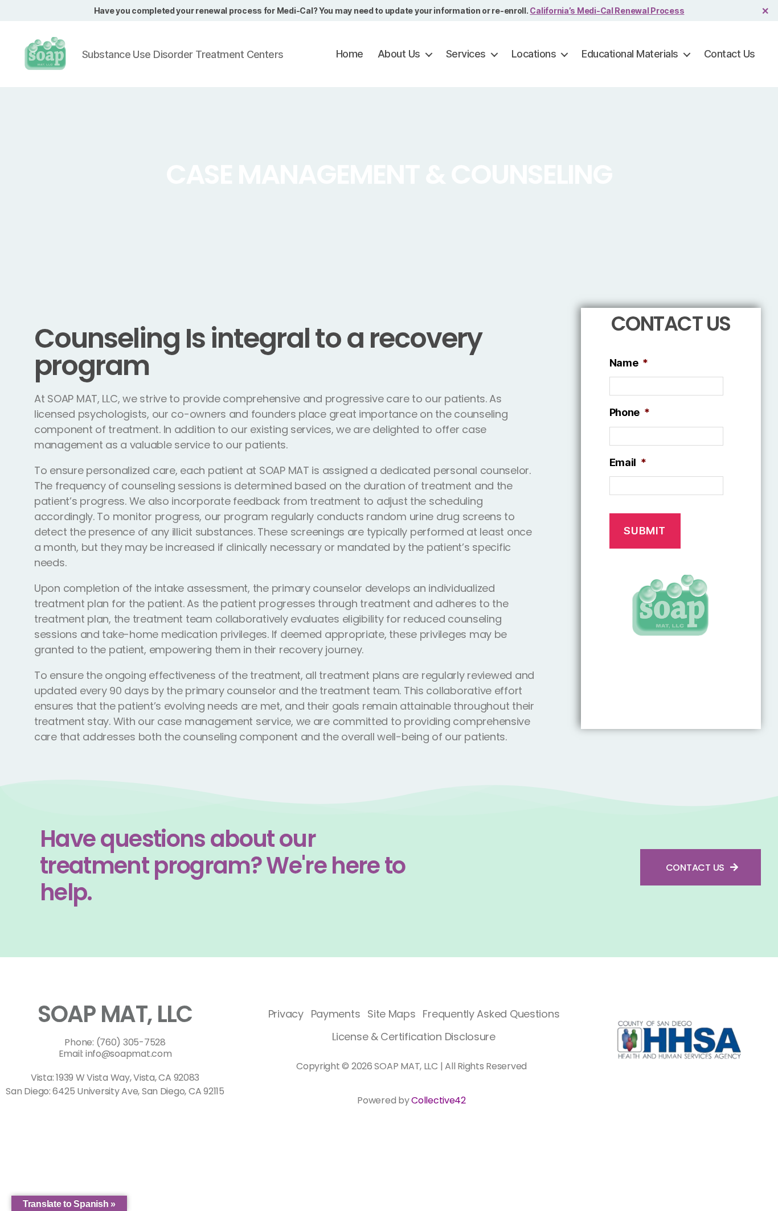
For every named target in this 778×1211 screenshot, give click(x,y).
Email (627, 462)
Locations (533, 54)
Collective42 (438, 1100)
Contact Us (729, 54)
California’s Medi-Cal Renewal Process (607, 10)
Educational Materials (630, 54)
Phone (629, 412)
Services (466, 54)
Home (349, 54)
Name (629, 363)
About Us (399, 54)
